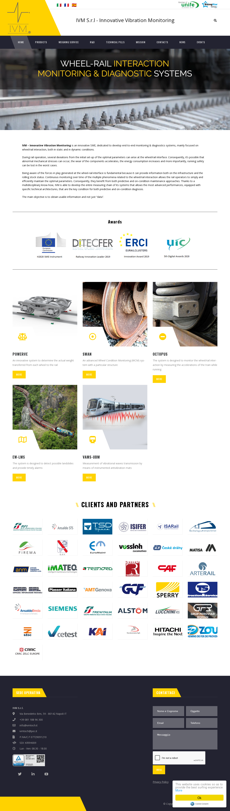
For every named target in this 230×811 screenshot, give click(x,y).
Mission (140, 42)
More (178, 790)
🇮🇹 (59, 5)
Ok (199, 797)
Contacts (162, 42)
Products (41, 42)
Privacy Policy (161, 782)
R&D (92, 42)
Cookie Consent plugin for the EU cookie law (199, 804)
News (182, 42)
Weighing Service (69, 42)
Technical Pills (115, 42)
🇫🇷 (66, 5)
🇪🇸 (74, 5)
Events (201, 42)
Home (21, 42)
